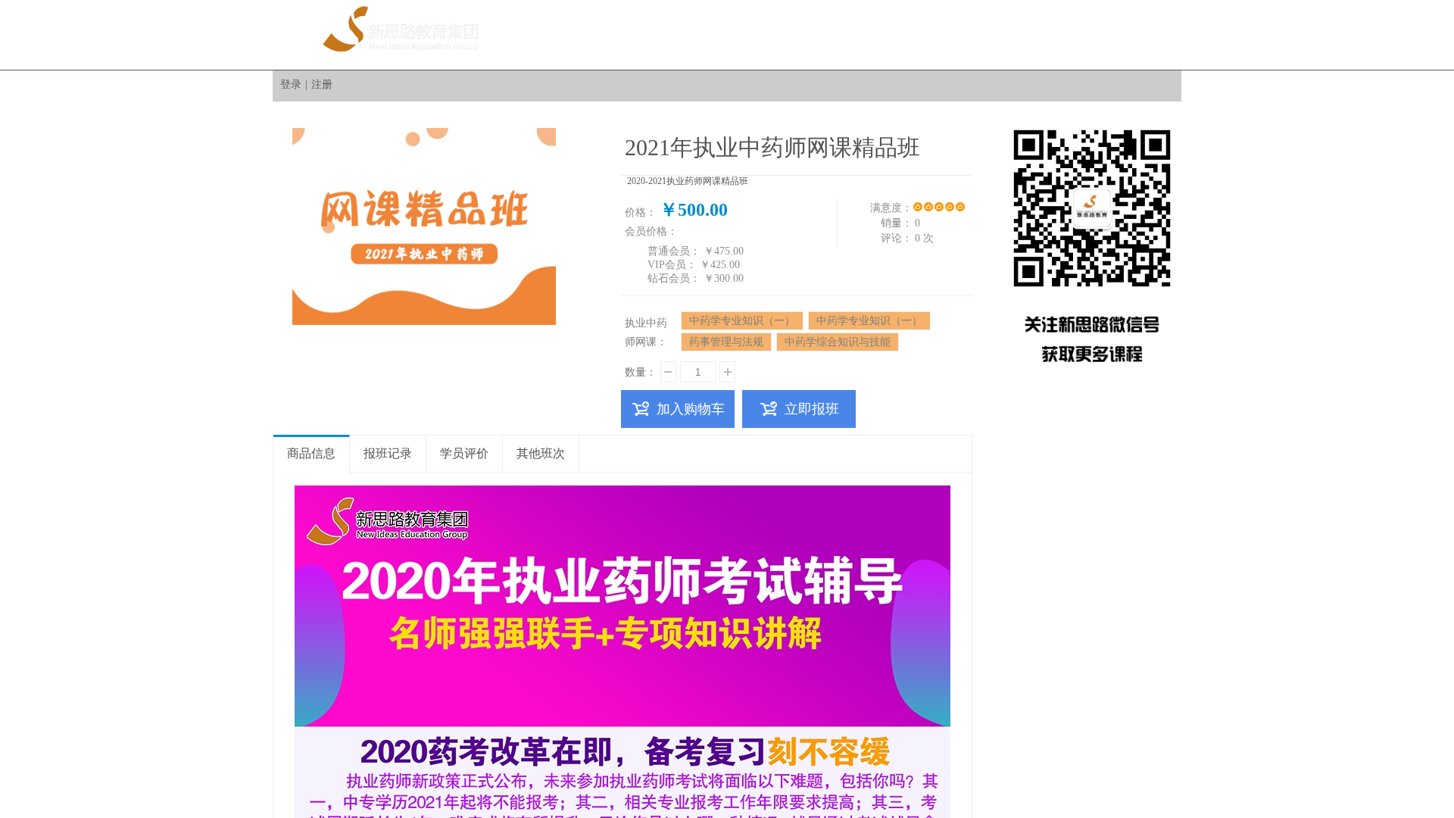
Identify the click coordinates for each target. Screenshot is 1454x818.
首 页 (552, 34)
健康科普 (802, 34)
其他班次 (540, 453)
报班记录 (388, 453)
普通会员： (673, 251)
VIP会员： (672, 264)
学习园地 (1052, 34)
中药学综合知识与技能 (838, 342)
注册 (321, 84)
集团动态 (718, 34)
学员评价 (464, 453)
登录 (290, 84)
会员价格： (651, 231)
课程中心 (968, 34)
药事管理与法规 (726, 342)
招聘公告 (885, 34)
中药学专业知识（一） (742, 320)
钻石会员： (673, 278)
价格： (641, 212)
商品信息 (311, 453)
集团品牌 (635, 34)
